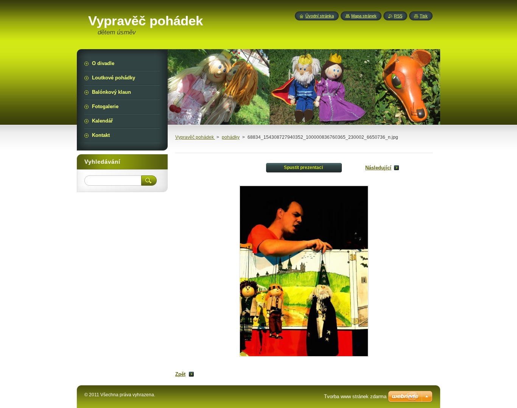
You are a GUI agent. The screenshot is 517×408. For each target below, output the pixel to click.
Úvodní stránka (319, 16)
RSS (398, 16)
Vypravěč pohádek (195, 137)
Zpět (180, 374)
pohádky (231, 137)
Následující (378, 168)
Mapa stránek (364, 16)
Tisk (424, 16)
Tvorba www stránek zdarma (355, 396)
